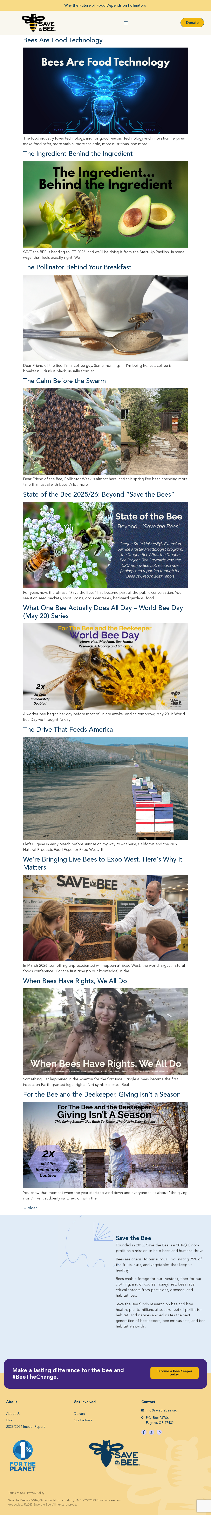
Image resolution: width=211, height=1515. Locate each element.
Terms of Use (16, 1493)
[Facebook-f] (144, 1432)
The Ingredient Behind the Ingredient (78, 154)
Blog (9, 1420)
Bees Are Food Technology (63, 40)
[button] (125, 22)
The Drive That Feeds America (68, 729)
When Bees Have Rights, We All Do (75, 981)
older (30, 1208)
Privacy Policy (35, 1493)
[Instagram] (151, 1432)
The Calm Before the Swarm (64, 381)
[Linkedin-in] (159, 1432)
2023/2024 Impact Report (25, 1427)
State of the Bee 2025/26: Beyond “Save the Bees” (99, 494)
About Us (13, 1414)
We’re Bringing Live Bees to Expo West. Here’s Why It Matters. (103, 863)
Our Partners (83, 1420)
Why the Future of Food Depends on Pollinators (105, 5)
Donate (79, 1414)
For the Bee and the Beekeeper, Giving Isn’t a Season (102, 1094)
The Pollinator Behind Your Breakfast (77, 267)
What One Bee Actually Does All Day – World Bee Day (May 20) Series (103, 612)
